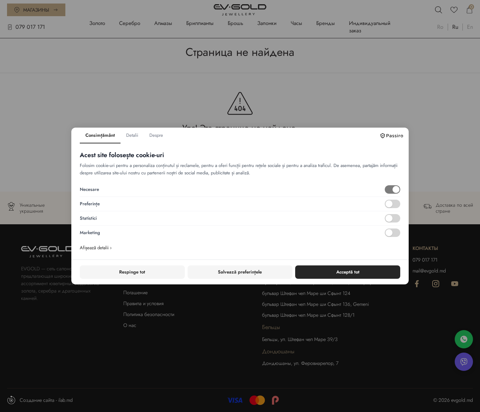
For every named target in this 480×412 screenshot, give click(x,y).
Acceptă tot (347, 272)
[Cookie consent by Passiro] (392, 135)
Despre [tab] (156, 135)
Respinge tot (132, 272)
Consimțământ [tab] (100, 135)
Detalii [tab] (132, 135)
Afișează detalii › (96, 247)
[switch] (392, 189)
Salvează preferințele (240, 272)
